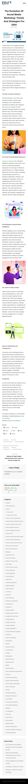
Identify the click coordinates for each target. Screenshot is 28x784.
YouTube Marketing (11, 732)
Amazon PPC (9, 533)
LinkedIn (8, 653)
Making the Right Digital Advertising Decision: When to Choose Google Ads (13, 755)
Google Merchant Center (12, 616)
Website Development (11, 726)
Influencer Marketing (11, 637)
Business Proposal (10, 558)
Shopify (8, 689)
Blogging (8, 551)
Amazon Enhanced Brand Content (14, 521)
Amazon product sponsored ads (14, 542)
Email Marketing (10, 597)
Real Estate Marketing (11, 677)
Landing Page (9, 650)
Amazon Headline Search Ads (13, 524)
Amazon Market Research (12, 527)
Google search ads (10, 622)
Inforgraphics (9, 640)
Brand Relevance (10, 555)
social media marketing (16, 449)
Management (9, 656)
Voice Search (9, 717)
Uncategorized (9, 711)
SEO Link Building (10, 686)
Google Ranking (10, 619)
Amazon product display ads (13, 539)
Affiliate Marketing (10, 506)
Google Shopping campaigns (13, 631)
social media (13, 447)
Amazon (8, 509)
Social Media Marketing (19, 441)
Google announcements (12, 613)
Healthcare (8, 634)
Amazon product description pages (14, 536)
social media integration (8, 441)
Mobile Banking (10, 668)
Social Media (13, 439)
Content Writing (10, 576)
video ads (8, 714)
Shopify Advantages (11, 692)
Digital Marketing (10, 585)
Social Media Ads (6, 449)
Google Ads (9, 607)
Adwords (8, 502)
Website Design (10, 723)
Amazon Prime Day (12, 515)
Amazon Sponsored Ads (12, 545)
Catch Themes (22, 781)
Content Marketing (10, 573)
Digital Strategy (9, 588)
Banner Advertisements (12, 548)
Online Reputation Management (14, 671)
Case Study (9, 564)
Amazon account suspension (13, 518)
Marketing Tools (10, 662)
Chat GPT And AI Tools (11, 567)
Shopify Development (11, 696)
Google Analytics (10, 610)
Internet (7, 643)
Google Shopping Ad (11, 628)
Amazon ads (10, 512)
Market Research (10, 659)
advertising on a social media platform (10, 445)
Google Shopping (10, 625)
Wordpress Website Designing (13, 729)
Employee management (12, 601)
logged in (14, 471)
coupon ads (9, 579)
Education (8, 594)
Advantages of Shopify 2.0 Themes (14, 766)
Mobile (7, 665)
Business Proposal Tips (12, 561)
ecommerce (9, 591)
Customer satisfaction (11, 582)
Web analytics (9, 720)
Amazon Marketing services (13, 530)
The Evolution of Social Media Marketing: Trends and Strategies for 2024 (14, 747)
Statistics (8, 708)
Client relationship (10, 570)
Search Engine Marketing (12, 680)
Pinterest (8, 674)
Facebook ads (6, 447)
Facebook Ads (6, 439)
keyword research (10, 646)
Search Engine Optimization (13, 683)
